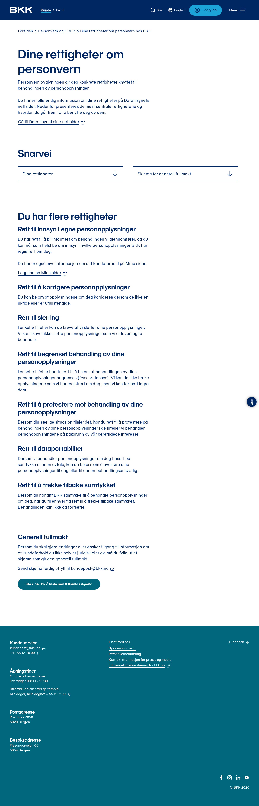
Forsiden (25, 31)
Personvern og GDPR (56, 31)
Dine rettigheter (38, 174)
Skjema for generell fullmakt (164, 174)
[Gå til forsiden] (21, 10)
